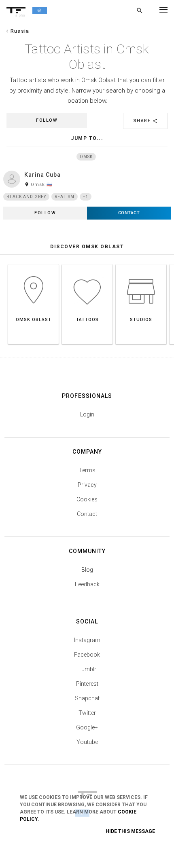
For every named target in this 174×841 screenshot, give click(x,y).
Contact (87, 514)
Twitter (87, 713)
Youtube (87, 742)
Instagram (87, 640)
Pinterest (87, 683)
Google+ (87, 727)
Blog (87, 569)
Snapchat (87, 698)
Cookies (87, 499)
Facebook (87, 654)
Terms (87, 470)
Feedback (87, 584)
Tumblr (87, 669)
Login (87, 414)
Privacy (87, 485)
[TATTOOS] (87, 264)
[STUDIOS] (141, 264)
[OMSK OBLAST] (33, 264)
